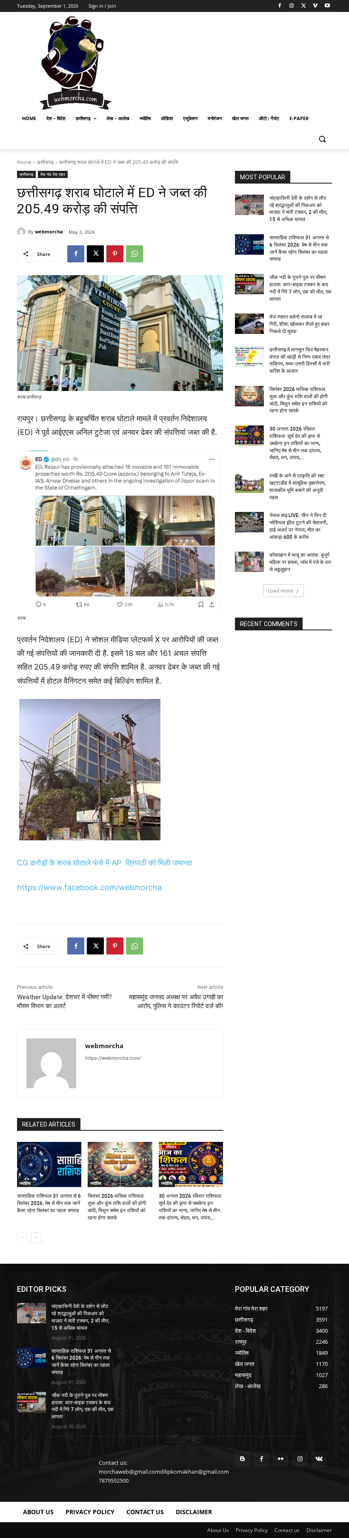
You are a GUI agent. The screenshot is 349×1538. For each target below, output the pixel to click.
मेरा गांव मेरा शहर (52, 174)
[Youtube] (327, 6)
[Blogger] (242, 1459)
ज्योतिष (25, 1183)
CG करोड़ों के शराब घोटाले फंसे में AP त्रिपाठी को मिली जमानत (104, 862)
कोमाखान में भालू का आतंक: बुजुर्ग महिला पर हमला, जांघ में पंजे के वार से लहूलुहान (300, 562)
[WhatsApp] (134, 253)
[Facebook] (280, 6)
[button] (322, 139)
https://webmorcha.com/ (113, 1058)
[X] (304, 6)
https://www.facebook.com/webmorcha (89, 887)
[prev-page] (22, 1237)
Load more (280, 590)
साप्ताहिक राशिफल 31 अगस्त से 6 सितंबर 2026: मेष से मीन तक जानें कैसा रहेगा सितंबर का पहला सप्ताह (49, 1203)
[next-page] (36, 1237)
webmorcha (49, 231)
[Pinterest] (114, 253)
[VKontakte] (319, 1459)
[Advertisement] (232, 62)
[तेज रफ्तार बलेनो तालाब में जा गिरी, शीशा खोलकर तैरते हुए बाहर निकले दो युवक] (249, 323)
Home (24, 162)
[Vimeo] (315, 6)
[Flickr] (280, 1459)
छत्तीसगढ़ (45, 162)
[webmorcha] (22, 231)
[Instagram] (292, 6)
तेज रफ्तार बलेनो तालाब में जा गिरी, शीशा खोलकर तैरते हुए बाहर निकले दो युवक (299, 324)
